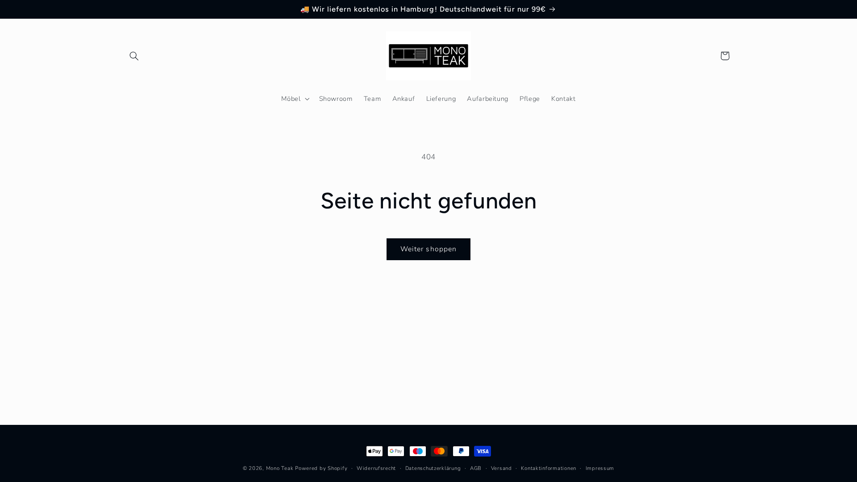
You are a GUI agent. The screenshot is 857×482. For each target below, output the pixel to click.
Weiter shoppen (428, 249)
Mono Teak (280, 468)
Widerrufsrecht (376, 468)
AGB (476, 468)
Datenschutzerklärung (433, 468)
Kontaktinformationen (548, 468)
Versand (501, 468)
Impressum (600, 468)
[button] (134, 56)
